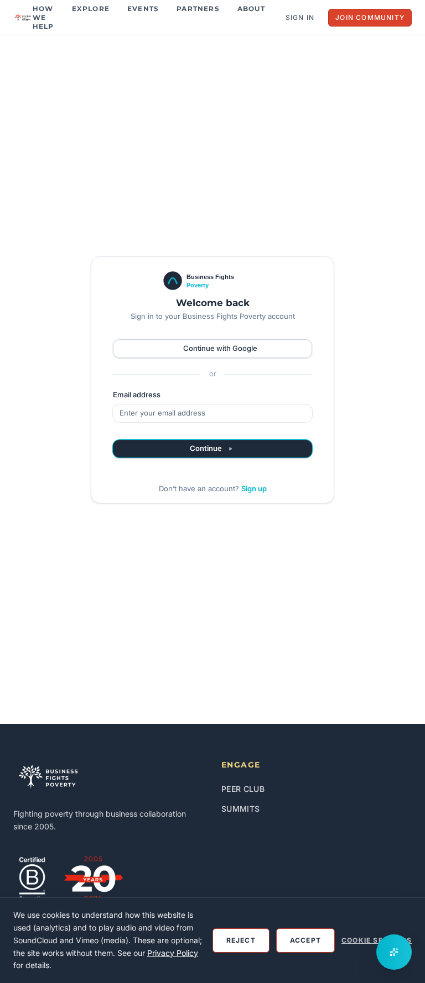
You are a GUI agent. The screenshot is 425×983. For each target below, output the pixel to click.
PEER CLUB (243, 788)
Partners (198, 8)
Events (143, 8)
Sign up (254, 488)
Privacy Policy (172, 953)
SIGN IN (300, 17)
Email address (136, 394)
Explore (91, 8)
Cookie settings (376, 940)
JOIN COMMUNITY (370, 17)
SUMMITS (240, 808)
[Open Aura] (394, 952)
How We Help (43, 17)
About (251, 8)
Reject (241, 940)
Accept (305, 940)
